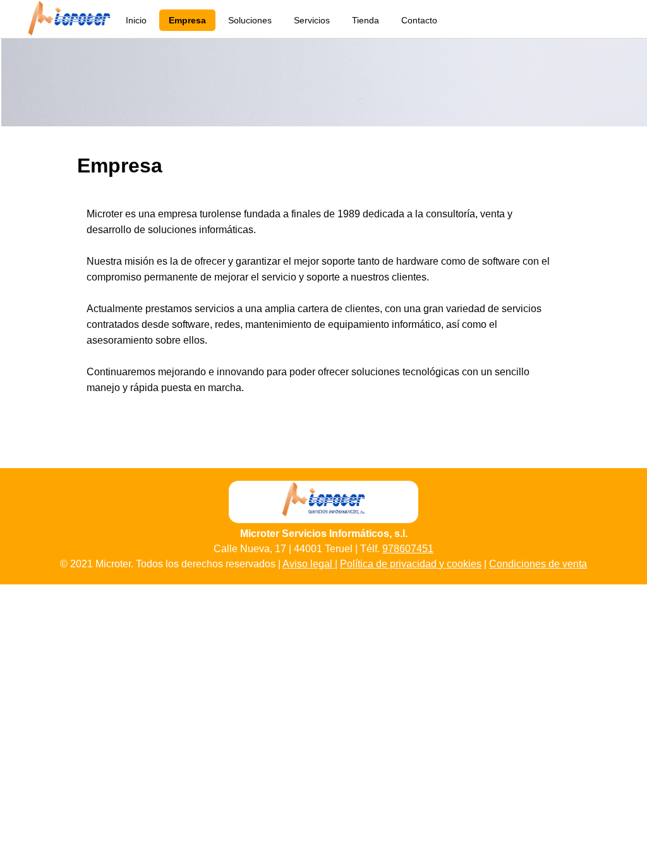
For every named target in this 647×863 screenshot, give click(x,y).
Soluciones (250, 20)
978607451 (407, 548)
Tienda (365, 20)
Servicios (312, 20)
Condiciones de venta (538, 563)
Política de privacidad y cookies (410, 563)
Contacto (419, 20)
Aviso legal (308, 563)
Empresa (187, 20)
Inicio (136, 20)
